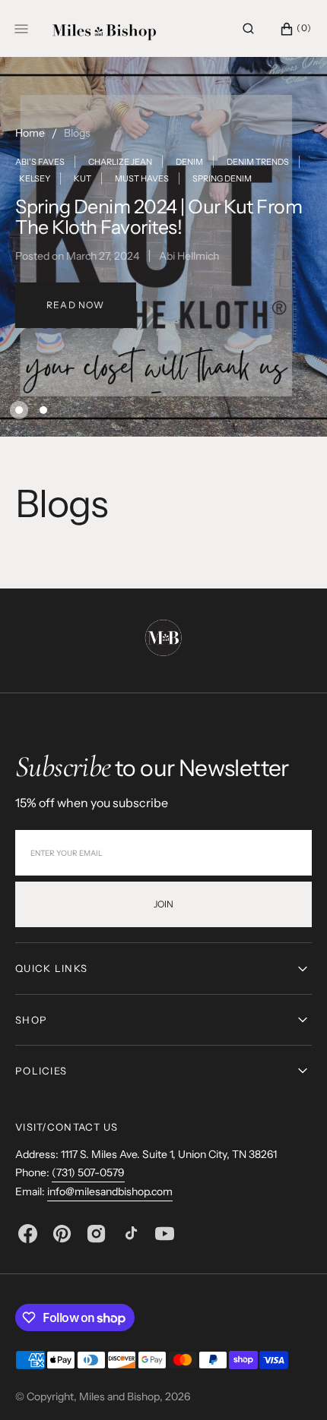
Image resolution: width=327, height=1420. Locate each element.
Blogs (77, 133)
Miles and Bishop (119, 1396)
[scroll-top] (292, 1385)
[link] (163, 640)
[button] (248, 29)
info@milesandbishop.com (110, 1191)
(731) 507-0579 (88, 1172)
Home (30, 133)
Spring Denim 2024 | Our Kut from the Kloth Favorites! (158, 217)
